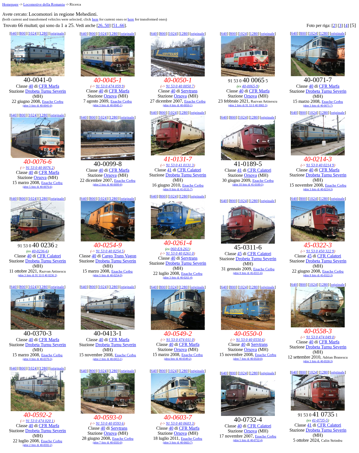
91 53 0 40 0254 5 (110, 251)
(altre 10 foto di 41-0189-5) (248, 184)
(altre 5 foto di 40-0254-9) (107, 275)
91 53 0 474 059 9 (110, 86)
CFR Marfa (49, 86)
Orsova (110, 96)
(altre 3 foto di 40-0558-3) (318, 361)
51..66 (118, 25)
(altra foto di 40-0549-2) (177, 358)
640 (14, 33)
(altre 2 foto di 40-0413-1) (107, 359)
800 (23, 33)
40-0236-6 (40, 251)
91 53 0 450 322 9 (320, 251)
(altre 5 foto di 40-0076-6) (37, 186)
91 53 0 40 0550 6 (250, 340)
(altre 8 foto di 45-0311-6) (248, 273)
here (95, 19)
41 (169, 169)
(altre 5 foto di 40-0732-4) (248, 440)
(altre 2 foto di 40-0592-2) (37, 445)
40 (31, 86)
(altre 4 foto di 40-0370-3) (37, 359)
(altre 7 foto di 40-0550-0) (248, 358)
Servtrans (189, 91)
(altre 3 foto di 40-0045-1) (107, 105)
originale (57, 33)
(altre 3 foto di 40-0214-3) (318, 189)
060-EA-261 (180, 249)
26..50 (103, 25)
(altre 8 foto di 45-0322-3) (318, 275)
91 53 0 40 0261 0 (180, 253)
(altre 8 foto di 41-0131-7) (177, 189)
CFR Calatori (189, 169)
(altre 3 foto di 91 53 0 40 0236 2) (37, 275)
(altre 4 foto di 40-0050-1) (177, 105)
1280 (43, 33)
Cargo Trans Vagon (119, 255)
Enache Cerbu (52, 101)
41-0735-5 (320, 420)
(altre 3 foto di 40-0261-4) (177, 277)
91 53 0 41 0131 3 (180, 165)
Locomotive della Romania (44, 4)
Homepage (10, 4)
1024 (32, 33)
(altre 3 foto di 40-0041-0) (37, 105)
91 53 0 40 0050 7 (180, 86)
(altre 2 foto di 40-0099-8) (107, 184)
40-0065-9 (250, 86)
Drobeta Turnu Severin (45, 91)
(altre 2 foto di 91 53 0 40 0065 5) (247, 105)
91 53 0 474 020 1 (40, 421)
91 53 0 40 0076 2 (40, 168)
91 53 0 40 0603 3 (180, 423)
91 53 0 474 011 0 (180, 340)
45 (239, 253)
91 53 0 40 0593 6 (110, 423)
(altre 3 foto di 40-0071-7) (318, 105)
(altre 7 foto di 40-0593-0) (107, 442)
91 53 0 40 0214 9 (320, 165)
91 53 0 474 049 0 (320, 337)
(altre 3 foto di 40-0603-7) (177, 442)
